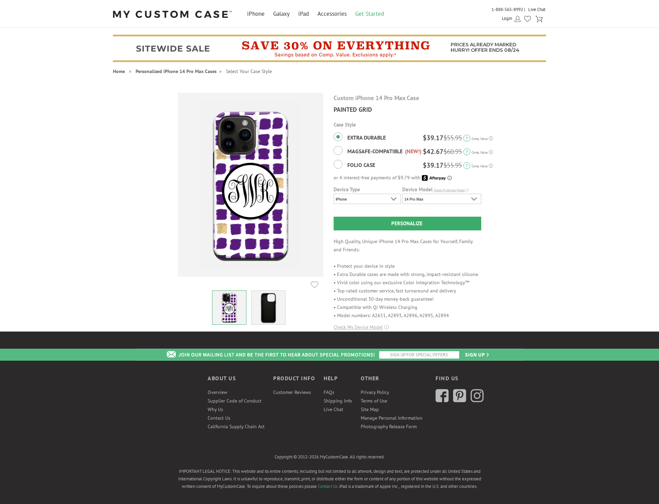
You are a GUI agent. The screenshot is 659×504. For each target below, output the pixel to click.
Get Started (369, 13)
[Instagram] (477, 400)
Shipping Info (338, 401)
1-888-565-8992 (507, 9)
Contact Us (219, 418)
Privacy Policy (375, 392)
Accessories (332, 13)
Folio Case (360, 164)
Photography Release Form (389, 426)
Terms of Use (374, 401)
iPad (303, 13)
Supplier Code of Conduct (235, 401)
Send (476, 355)
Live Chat (536, 9)
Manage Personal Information (392, 418)
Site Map (370, 409)
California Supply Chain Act (236, 426)
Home (119, 71)
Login (507, 18)
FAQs (329, 392)
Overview (217, 392)
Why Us (215, 409)
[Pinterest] (459, 400)
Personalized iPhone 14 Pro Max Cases (176, 71)
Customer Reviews (292, 392)
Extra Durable (366, 137)
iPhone (256, 13)
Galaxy (281, 13)
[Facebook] (442, 400)
